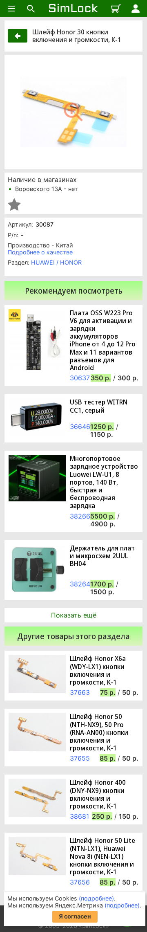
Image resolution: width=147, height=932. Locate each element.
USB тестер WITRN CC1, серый (98, 406)
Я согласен (75, 916)
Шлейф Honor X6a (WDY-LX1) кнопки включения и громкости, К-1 (98, 670)
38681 (79, 816)
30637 (80, 378)
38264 (80, 584)
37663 (80, 692)
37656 (80, 882)
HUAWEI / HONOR (56, 262)
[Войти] (135, 8)
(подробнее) (96, 898)
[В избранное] (14, 204)
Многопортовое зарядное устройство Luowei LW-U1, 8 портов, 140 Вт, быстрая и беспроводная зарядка (104, 482)
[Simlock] (73, 8)
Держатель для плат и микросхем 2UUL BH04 (102, 556)
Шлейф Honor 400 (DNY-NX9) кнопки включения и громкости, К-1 (98, 794)
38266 (80, 516)
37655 (80, 758)
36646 (80, 426)
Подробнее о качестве (40, 252)
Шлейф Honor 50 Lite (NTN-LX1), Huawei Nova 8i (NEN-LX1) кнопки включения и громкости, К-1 (102, 856)
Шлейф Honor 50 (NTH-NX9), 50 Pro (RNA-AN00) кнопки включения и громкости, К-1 (99, 732)
